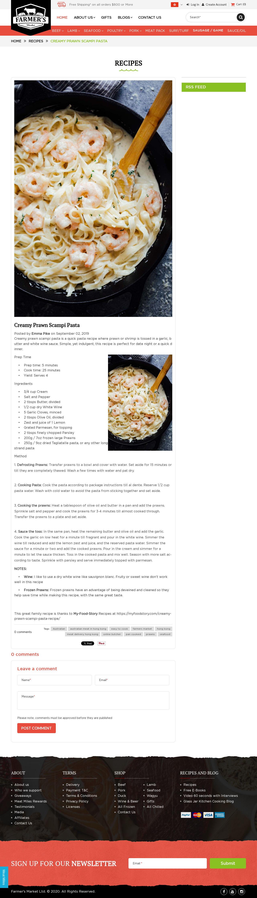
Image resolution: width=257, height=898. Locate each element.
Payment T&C (77, 790)
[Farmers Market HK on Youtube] (232, 891)
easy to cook (119, 628)
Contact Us (23, 823)
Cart (240, 4)
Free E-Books (195, 790)
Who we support (28, 790)
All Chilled (155, 806)
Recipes (36, 41)
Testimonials (24, 806)
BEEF (56, 30)
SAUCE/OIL (236, 30)
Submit (228, 863)
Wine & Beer (128, 801)
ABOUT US (83, 17)
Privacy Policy (77, 801)
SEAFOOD (92, 30)
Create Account (216, 4)
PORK (134, 30)
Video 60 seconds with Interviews (211, 795)
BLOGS (124, 17)
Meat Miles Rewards (30, 801)
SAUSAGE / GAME (208, 30)
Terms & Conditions (81, 795)
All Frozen (126, 806)
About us (21, 784)
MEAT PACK (155, 30)
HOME (62, 17)
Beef (122, 784)
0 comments (23, 631)
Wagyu (152, 795)
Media (19, 812)
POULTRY (115, 30)
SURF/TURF (179, 30)
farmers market (142, 628)
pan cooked (133, 634)
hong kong (163, 628)
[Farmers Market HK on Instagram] (241, 891)
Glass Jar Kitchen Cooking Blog (209, 801)
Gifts (150, 801)
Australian (59, 628)
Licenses (73, 806)
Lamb (151, 784)
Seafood (153, 790)
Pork (121, 790)
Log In (195, 4)
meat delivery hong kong (82, 634)
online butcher (112, 634)
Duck (122, 795)
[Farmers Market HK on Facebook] (223, 891)
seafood (165, 634)
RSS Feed (196, 87)
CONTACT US (149, 17)
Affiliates (21, 817)
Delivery (73, 784)
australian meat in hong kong (88, 628)
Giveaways (22, 795)
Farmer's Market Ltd (28, 891)
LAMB (72, 30)
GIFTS (106, 17)
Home (16, 41)
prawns (150, 634)
